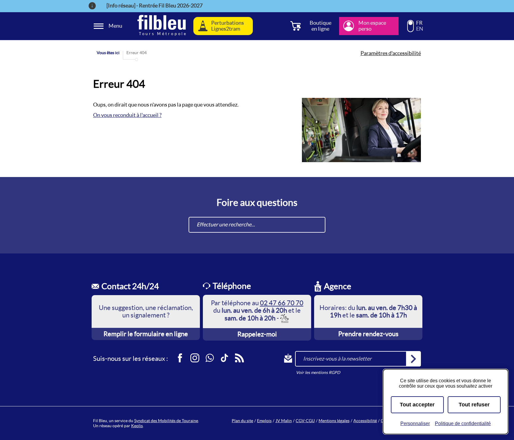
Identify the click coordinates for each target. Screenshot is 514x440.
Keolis (137, 425)
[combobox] (257, 225)
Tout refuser (474, 405)
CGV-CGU (305, 420)
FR (419, 23)
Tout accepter (417, 405)
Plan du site (242, 420)
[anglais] (410, 28)
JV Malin (283, 420)
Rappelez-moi (257, 334)
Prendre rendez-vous (368, 333)
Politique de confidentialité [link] (463, 423)
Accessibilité (365, 420)
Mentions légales (334, 420)
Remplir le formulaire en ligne (146, 333)
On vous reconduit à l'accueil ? (127, 115)
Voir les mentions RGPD (318, 372)
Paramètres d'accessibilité (391, 53)
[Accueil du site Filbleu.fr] (161, 26)
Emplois (264, 420)
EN (419, 29)
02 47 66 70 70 (281, 302)
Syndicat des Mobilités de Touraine (166, 420)
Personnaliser (415, 423)
